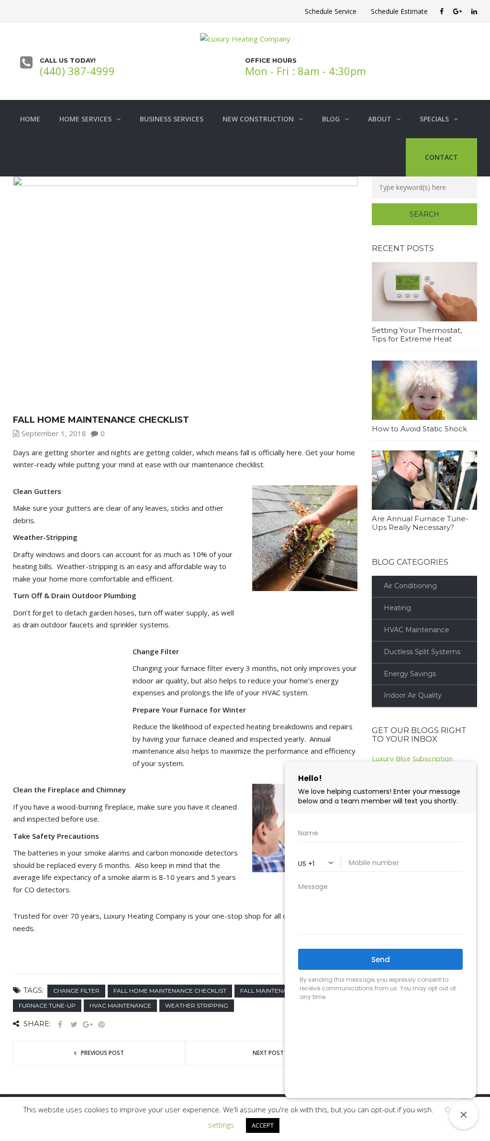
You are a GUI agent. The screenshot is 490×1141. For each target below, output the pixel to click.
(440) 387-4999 (77, 71)
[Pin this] (101, 1024)
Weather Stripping (196, 1005)
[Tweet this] (73, 1024)
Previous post (102, 1053)
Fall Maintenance (270, 990)
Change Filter (76, 990)
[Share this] (60, 1024)
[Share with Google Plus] (87, 1024)
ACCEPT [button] (263, 1125)
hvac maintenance (120, 1005)
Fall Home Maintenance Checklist (169, 990)
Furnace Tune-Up (47, 1005)
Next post (268, 1053)
